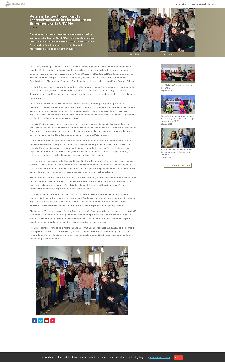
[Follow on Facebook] (34, 320)
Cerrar (178, 357)
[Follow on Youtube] (46, 320)
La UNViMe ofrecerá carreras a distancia (176, 86)
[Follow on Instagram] (52, 320)
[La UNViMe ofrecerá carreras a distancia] (178, 81)
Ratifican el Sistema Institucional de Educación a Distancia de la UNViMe (177, 152)
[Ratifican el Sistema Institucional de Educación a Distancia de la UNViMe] (178, 145)
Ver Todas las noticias (178, 165)
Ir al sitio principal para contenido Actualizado (195, 4)
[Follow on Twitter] (40, 320)
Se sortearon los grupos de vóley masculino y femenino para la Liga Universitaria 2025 (177, 119)
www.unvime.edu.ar (160, 357)
